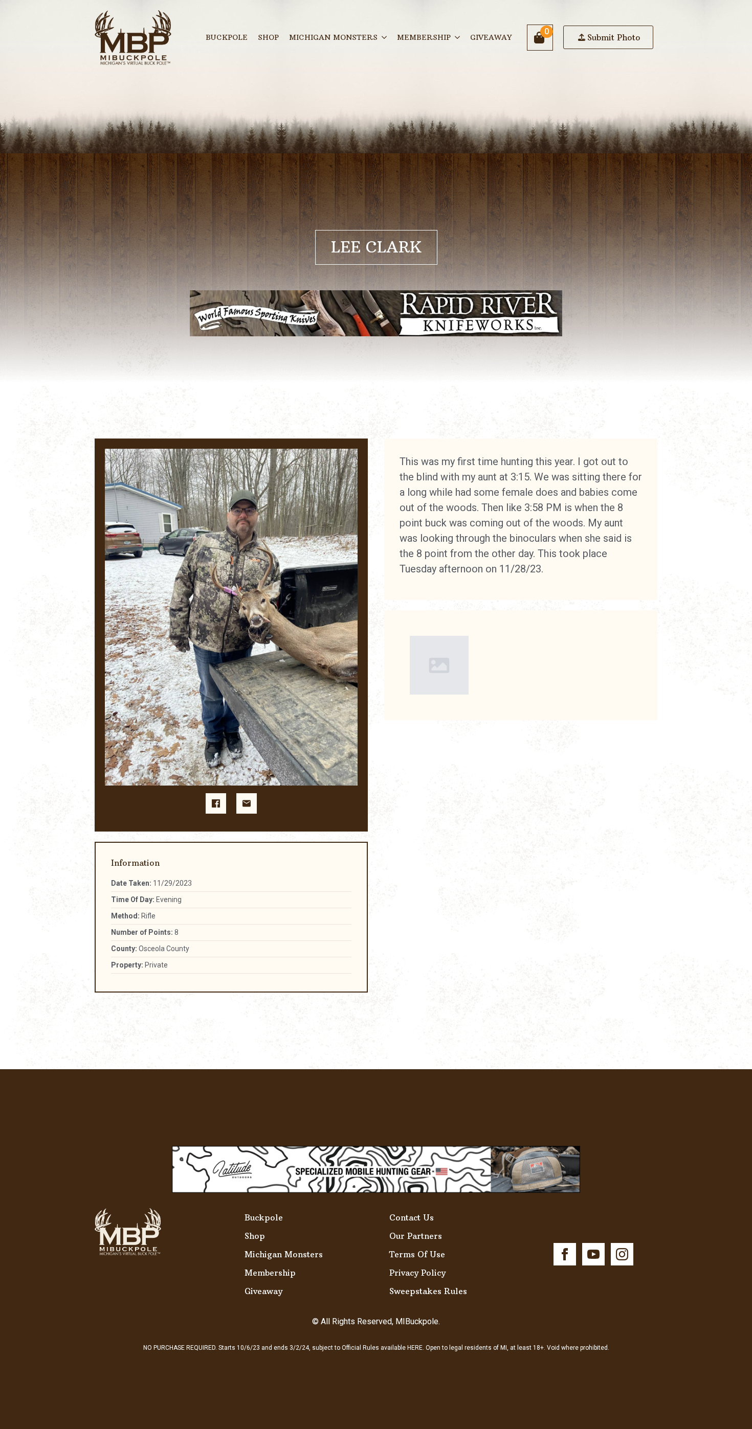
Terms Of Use (417, 1254)
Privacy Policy (417, 1272)
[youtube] (593, 1254)
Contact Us (411, 1217)
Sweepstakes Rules (428, 1291)
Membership (424, 37)
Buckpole (227, 37)
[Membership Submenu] (458, 37)
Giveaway (491, 37)
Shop (268, 37)
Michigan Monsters (333, 37)
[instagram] (622, 1254)
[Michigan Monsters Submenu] (385, 37)
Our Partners (415, 1236)
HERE (415, 1347)
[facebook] (565, 1254)
